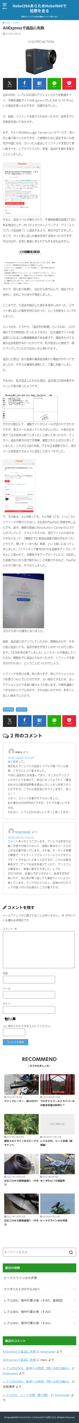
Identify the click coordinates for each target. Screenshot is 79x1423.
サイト (7, 1003)
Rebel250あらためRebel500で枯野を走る (40, 8)
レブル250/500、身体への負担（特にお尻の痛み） (37, 1368)
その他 (10, 709)
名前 (5, 973)
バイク (23, 709)
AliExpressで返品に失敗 (19, 1351)
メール (7, 988)
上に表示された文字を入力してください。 (28, 1026)
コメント (10, 928)
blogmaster (23, 832)
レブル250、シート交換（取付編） (26, 1395)
